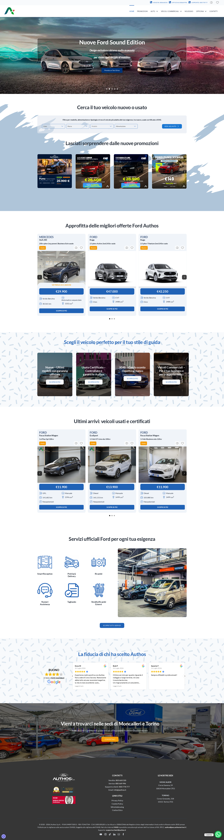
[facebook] (123, 834)
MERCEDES (46, 237)
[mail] (119, 834)
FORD (93, 237)
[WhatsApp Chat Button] (218, 834)
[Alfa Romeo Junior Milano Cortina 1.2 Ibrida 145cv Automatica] (92, 155)
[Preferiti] (217, 2)
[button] (39, 171)
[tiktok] (110, 834)
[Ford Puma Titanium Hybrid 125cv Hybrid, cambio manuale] (54, 155)
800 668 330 (121, 780)
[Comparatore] (211, 2)
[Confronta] (211, 2)
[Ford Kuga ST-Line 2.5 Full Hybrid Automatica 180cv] (131, 155)
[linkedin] (114, 834)
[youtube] (101, 834)
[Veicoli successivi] (184, 277)
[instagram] (105, 834)
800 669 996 (121, 783)
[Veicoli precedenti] (39, 277)
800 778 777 (124, 787)
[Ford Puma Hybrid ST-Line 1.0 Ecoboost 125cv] (169, 155)
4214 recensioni (57, 678)
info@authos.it (120, 790)
